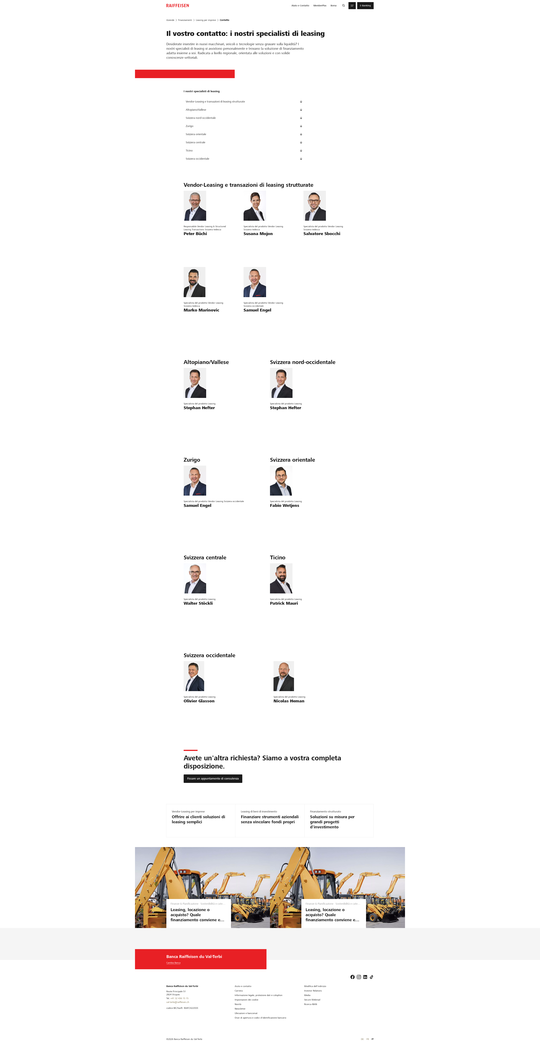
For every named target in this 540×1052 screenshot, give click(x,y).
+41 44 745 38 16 (255, 325)
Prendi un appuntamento (200, 256)
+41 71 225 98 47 (315, 248)
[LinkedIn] (365, 977)
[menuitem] (300, 5)
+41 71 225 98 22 (195, 325)
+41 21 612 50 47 (285, 715)
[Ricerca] (343, 5)
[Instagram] (359, 977)
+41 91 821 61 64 (282, 618)
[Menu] (352, 5)
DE (362, 1039)
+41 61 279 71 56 (195, 422)
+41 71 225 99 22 (282, 520)
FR (367, 1039)
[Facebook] (352, 977)
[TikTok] (371, 977)
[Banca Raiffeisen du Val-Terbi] (177, 5)
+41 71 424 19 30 (195, 248)
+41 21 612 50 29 (195, 715)
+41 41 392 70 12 (195, 618)
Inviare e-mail (192, 240)
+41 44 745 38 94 (255, 248)
